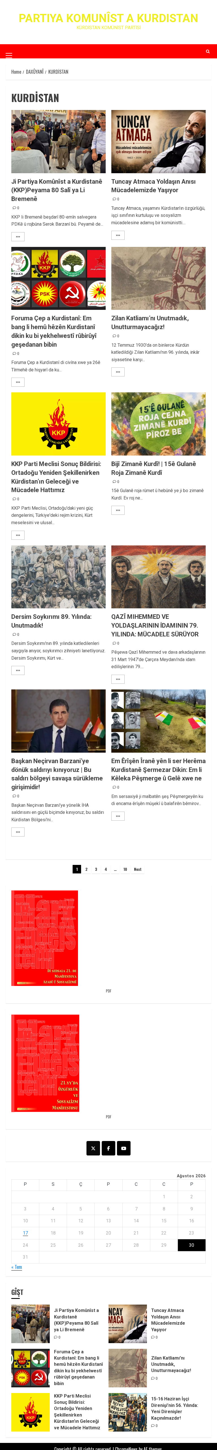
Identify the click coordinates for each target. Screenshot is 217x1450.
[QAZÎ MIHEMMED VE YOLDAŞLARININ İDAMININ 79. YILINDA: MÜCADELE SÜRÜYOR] (158, 577)
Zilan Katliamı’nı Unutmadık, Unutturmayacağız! (171, 1364)
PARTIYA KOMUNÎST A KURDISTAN (108, 18)
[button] (9, 51)
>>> (18, 236)
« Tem (16, 1266)
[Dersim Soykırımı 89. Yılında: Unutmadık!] (58, 577)
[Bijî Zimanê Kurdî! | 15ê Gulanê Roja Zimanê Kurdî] (158, 424)
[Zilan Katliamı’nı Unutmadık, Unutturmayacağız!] (158, 278)
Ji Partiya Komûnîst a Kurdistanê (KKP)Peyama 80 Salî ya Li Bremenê (56, 190)
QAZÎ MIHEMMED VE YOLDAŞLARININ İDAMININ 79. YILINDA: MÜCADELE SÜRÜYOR (155, 625)
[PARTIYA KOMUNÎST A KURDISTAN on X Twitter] (93, 1148)
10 (125, 869)
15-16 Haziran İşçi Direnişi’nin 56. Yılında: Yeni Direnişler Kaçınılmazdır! (174, 1408)
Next (138, 869)
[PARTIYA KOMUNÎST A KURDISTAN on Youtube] (124, 1148)
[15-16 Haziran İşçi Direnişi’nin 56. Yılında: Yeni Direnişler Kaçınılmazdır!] (127, 1412)
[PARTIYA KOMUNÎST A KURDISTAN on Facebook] (108, 1148)
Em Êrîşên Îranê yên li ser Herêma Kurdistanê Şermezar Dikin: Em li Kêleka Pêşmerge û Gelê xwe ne (158, 769)
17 (25, 1233)
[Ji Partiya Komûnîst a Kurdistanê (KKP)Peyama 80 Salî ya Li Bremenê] (58, 141)
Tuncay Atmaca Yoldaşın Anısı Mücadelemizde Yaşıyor (168, 1320)
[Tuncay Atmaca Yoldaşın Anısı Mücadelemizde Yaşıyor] (158, 141)
